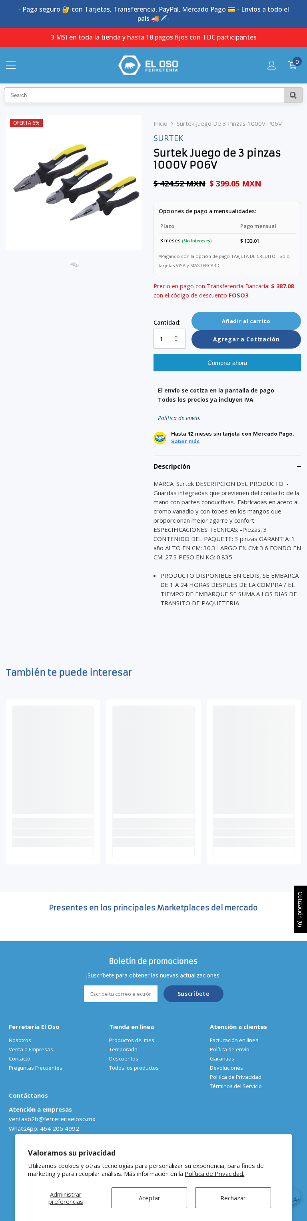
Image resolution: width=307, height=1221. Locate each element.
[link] (53, 832)
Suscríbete (193, 993)
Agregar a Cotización (246, 339)
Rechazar (233, 1198)
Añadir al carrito (246, 321)
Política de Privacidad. (214, 1173)
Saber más (185, 441)
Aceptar (149, 1198)
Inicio (160, 123)
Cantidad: (167, 322)
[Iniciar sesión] (271, 65)
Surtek (168, 138)
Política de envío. (179, 418)
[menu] (11, 65)
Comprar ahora (227, 362)
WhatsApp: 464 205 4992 (44, 1128)
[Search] (293, 95)
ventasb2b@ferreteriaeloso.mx (52, 1119)
